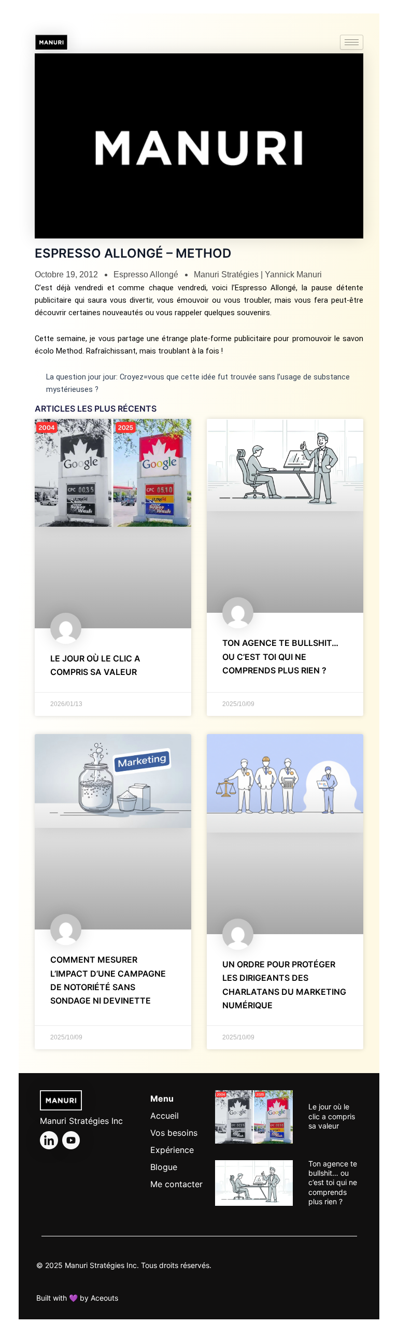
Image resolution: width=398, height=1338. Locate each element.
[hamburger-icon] (351, 42)
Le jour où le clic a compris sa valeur (331, 1116)
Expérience (172, 1150)
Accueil (164, 1115)
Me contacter (176, 1184)
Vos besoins (173, 1133)
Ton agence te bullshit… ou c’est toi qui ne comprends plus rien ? (280, 656)
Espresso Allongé (145, 274)
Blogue (163, 1167)
